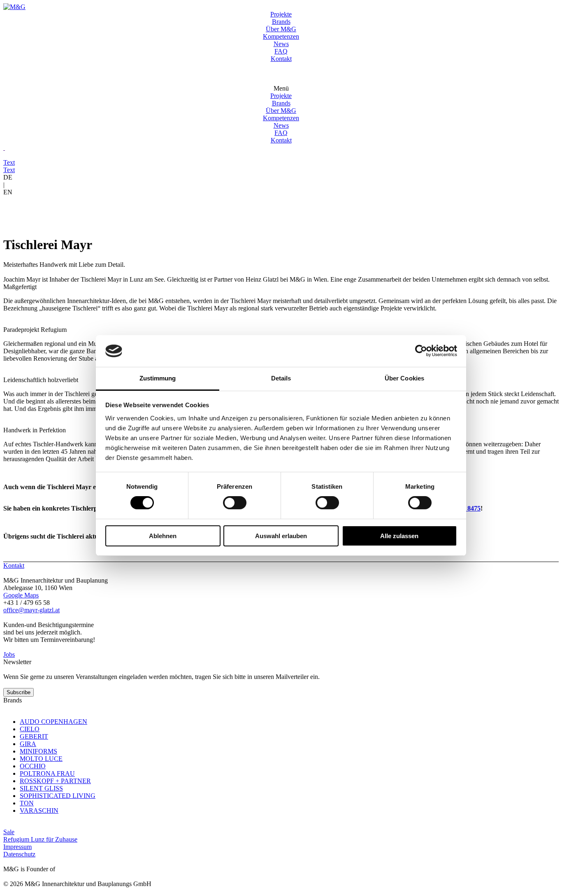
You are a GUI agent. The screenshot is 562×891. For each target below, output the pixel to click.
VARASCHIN (39, 810)
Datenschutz (19, 854)
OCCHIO (33, 766)
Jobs (9, 654)
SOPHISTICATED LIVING (57, 795)
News (281, 43)
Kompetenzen (281, 36)
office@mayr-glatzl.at (31, 609)
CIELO (29, 728)
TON (27, 803)
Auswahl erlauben (281, 535)
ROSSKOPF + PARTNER (55, 780)
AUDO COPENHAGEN (53, 721)
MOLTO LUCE (41, 758)
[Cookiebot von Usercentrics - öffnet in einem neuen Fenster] (421, 351)
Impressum (17, 846)
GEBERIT (34, 736)
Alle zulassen (399, 535)
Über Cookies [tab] (404, 378)
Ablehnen (162, 535)
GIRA (28, 743)
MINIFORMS (38, 751)
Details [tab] (281, 378)
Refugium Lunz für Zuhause (40, 839)
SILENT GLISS (41, 788)
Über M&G (281, 29)
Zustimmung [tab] (157, 378)
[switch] (234, 502)
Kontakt (281, 58)
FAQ (281, 51)
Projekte (281, 14)
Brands (281, 21)
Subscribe (18, 692)
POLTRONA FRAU (47, 773)
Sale (8, 831)
